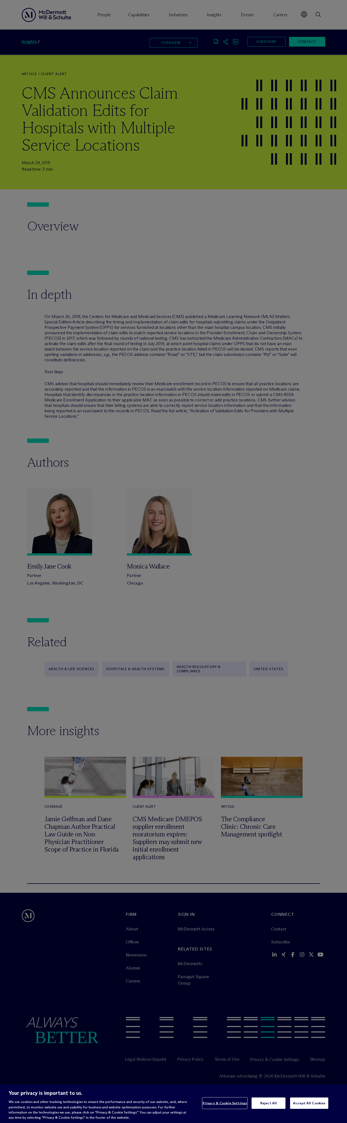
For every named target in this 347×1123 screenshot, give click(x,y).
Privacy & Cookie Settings (225, 1103)
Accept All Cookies (309, 1103)
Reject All (268, 1103)
